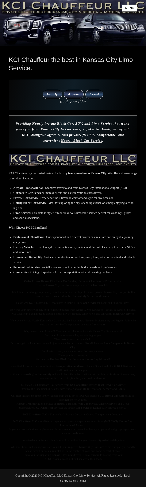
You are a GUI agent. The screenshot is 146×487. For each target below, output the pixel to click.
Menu (129, 8)
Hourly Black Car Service (81, 140)
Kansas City (50, 129)
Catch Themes (77, 480)
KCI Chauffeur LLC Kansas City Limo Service (66, 475)
